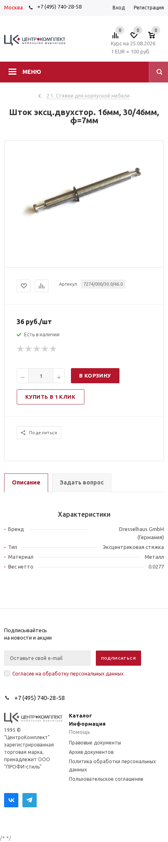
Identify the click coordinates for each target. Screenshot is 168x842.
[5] (53, 349)
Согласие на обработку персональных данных (68, 673)
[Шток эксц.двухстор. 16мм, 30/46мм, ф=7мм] (84, 230)
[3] (37, 349)
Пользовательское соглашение (106, 779)
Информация (87, 723)
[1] (21, 349)
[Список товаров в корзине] (155, 37)
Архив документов (91, 752)
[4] (45, 349)
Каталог (80, 715)
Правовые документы (95, 742)
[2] (29, 349)
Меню (31, 72)
